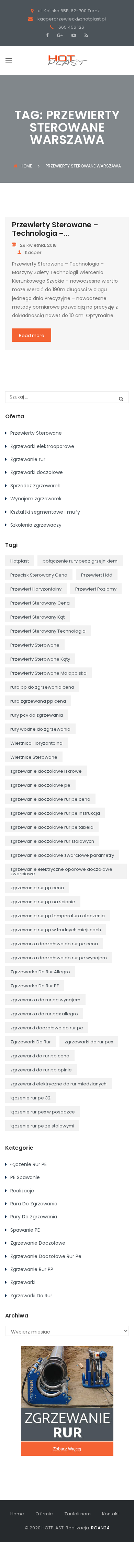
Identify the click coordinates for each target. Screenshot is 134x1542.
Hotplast (19, 561)
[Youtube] (72, 35)
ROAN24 (100, 1528)
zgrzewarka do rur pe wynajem (45, 1000)
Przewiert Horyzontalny (36, 589)
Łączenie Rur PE (28, 1164)
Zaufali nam (77, 1514)
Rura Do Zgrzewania (33, 1203)
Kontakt (110, 1514)
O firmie (44, 1514)
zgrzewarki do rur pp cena (39, 1056)
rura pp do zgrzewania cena (42, 687)
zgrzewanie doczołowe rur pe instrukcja (55, 813)
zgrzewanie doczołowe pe (40, 785)
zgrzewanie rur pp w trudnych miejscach (55, 929)
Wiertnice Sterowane (33, 757)
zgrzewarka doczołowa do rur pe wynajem (58, 958)
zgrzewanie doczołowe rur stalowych (52, 841)
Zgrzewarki (22, 1282)
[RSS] (85, 35)
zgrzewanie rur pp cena (37, 887)
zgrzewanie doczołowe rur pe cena (50, 799)
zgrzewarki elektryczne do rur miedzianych (58, 1084)
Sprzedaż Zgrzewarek (35, 485)
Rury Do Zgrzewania (33, 1216)
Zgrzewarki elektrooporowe (42, 446)
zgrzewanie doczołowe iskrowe (46, 771)
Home (26, 166)
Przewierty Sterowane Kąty (40, 659)
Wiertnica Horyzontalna (36, 743)
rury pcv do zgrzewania (36, 715)
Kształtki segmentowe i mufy (45, 512)
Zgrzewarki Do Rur (30, 1042)
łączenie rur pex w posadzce (42, 1112)
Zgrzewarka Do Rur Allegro (40, 972)
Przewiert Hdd (96, 575)
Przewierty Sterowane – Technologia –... (55, 229)
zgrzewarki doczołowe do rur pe (46, 1028)
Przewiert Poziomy (95, 589)
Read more (31, 335)
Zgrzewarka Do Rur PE (34, 986)
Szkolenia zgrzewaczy (36, 525)
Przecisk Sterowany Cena (38, 575)
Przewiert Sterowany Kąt (37, 617)
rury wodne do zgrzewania (40, 729)
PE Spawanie (25, 1177)
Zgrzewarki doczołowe (36, 472)
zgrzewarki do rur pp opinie (41, 1070)
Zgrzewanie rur (27, 459)
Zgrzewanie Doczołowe (37, 1243)
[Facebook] (49, 35)
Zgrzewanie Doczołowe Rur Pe (45, 1256)
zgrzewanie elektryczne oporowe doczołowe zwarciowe (61, 871)
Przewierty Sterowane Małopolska (48, 673)
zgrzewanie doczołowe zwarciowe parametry (62, 855)
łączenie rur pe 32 (30, 1098)
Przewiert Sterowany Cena (40, 603)
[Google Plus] (59, 35)
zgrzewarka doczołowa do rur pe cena (54, 944)
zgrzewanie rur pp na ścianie (42, 901)
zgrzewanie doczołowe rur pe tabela (51, 827)
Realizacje (22, 1190)
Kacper (33, 252)
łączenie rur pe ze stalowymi (42, 1126)
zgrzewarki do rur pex (89, 1042)
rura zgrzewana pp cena (38, 701)
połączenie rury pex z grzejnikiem (80, 561)
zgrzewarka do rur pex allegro (44, 1014)
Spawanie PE (25, 1230)
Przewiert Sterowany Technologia (48, 631)
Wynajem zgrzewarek (36, 498)
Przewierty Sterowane (36, 433)
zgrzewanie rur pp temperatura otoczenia (57, 915)
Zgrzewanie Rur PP (31, 1269)
